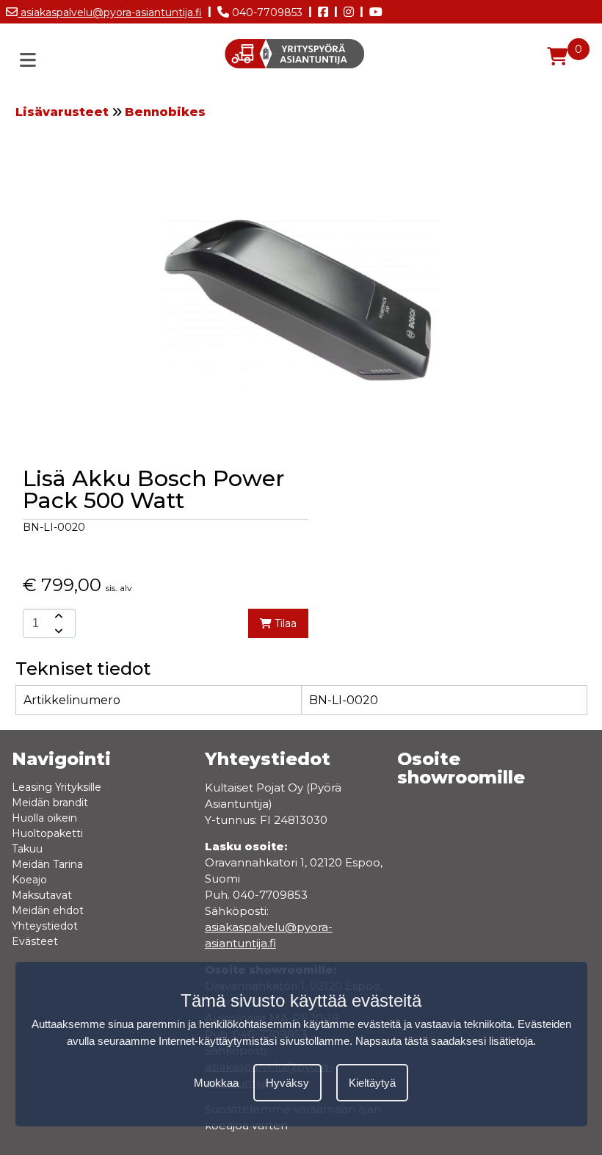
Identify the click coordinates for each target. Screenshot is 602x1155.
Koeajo (29, 879)
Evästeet (35, 941)
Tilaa (284, 623)
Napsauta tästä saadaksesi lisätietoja (444, 1041)
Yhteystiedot (45, 926)
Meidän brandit (50, 802)
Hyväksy (287, 1082)
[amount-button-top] (57, 616)
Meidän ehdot (48, 910)
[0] (557, 57)
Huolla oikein (44, 818)
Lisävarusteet (62, 112)
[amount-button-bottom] (57, 630)
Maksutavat (42, 895)
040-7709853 (265, 12)
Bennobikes (165, 112)
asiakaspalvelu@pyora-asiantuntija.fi (110, 12)
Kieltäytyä (372, 1082)
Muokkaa (216, 1082)
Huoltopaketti (47, 833)
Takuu (27, 848)
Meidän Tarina (47, 864)
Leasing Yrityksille (56, 787)
